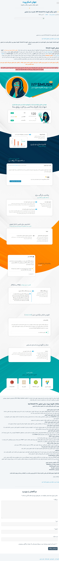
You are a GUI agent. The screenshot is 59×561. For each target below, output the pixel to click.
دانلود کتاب (57, 559)
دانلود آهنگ (47, 559)
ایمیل (56, 529)
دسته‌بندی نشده (52, 14)
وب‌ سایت (55, 536)
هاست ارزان (42, 559)
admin (46, 14)
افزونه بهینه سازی (48, 52)
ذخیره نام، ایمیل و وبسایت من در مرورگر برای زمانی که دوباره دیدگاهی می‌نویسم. (37, 544)
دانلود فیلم (52, 559)
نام (56, 521)
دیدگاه (56, 500)
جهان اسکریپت (29, 2)
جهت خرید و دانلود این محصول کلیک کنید (50, 39)
